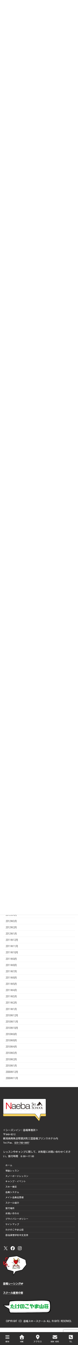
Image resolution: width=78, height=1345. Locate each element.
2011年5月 (11, 984)
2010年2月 (11, 1059)
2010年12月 (12, 1015)
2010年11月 (12, 1021)
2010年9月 (11, 1034)
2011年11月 (12, 946)
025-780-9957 (21, 1142)
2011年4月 (11, 990)
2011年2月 (11, 1002)
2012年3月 (11, 921)
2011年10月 (12, 952)
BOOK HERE (55, 1341)
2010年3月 (11, 1053)
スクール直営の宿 (13, 1293)
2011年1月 (11, 1009)
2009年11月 (12, 1078)
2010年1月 (11, 1065)
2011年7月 (11, 971)
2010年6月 (11, 1040)
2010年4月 (11, 1046)
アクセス (37, 1341)
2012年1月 (11, 933)
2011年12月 (12, 940)
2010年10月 (12, 1027)
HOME (22, 1341)
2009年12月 (12, 1071)
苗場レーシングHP (13, 1283)
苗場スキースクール (34, 1321)
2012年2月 (11, 927)
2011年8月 (11, 965)
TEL (70, 1341)
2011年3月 (11, 996)
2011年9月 (11, 958)
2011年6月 (11, 977)
